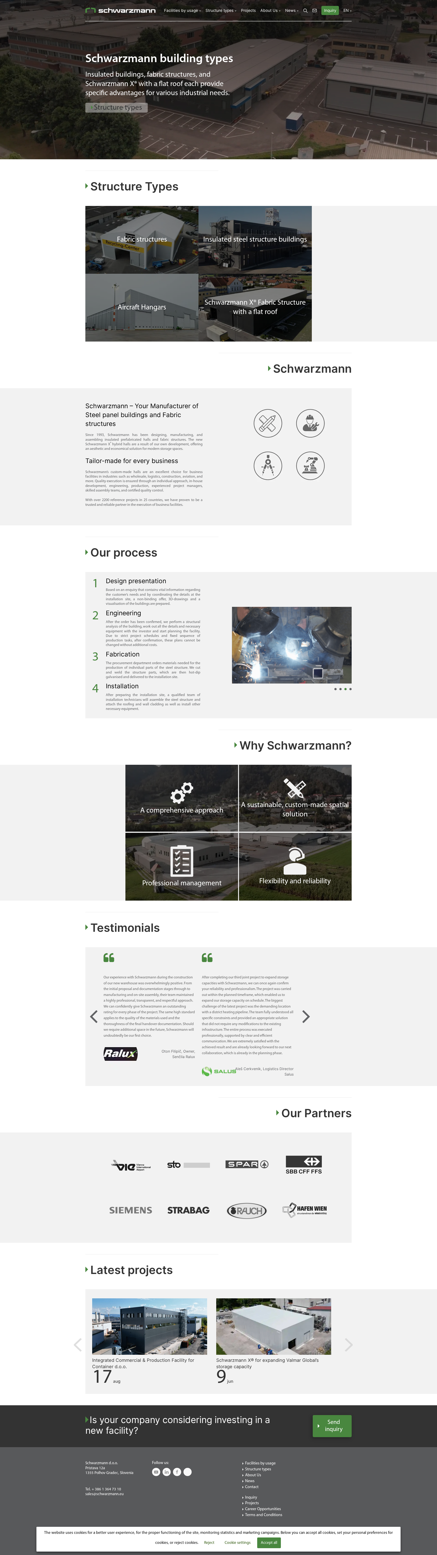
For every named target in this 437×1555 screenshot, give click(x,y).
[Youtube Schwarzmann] (156, 1472)
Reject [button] (209, 1543)
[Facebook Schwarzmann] (177, 1472)
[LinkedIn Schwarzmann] (167, 1472)
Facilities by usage (181, 10)
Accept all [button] (269, 1543)
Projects (248, 10)
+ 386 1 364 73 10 (106, 1489)
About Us (269, 10)
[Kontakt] (314, 10)
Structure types (220, 10)
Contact (252, 1487)
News (290, 10)
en (346, 10)
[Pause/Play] (350, 40)
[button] (68, 84)
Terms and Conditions (263, 1515)
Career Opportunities (263, 1509)
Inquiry (251, 1498)
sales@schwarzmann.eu (104, 1494)
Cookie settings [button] (238, 1543)
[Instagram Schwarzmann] (187, 1472)
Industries (109, 124)
